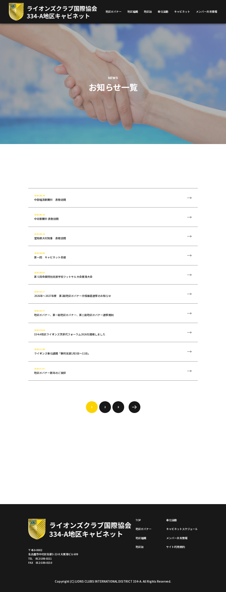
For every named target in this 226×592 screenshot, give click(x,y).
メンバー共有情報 (206, 12)
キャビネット (182, 12)
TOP (138, 520)
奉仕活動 (163, 12)
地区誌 (148, 12)
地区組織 (132, 12)
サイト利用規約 (175, 547)
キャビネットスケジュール (182, 529)
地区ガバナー (114, 12)
